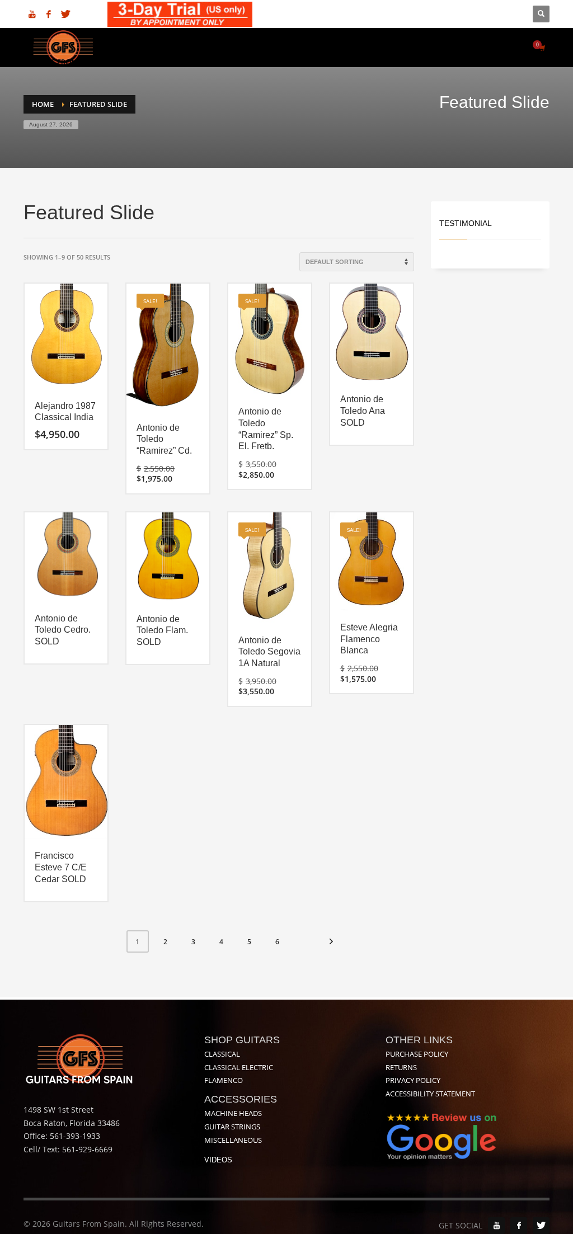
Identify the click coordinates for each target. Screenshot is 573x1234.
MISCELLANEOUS (233, 1140)
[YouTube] (496, 1225)
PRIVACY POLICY (413, 1080)
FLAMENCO (223, 1080)
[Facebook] (48, 14)
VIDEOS (218, 1160)
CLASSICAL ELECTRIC (238, 1067)
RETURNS (401, 1067)
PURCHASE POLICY (417, 1054)
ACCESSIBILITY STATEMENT (430, 1094)
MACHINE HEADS (233, 1113)
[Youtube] (32, 14)
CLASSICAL (222, 1054)
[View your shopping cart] (541, 47)
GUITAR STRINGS (232, 1127)
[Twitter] (65, 14)
